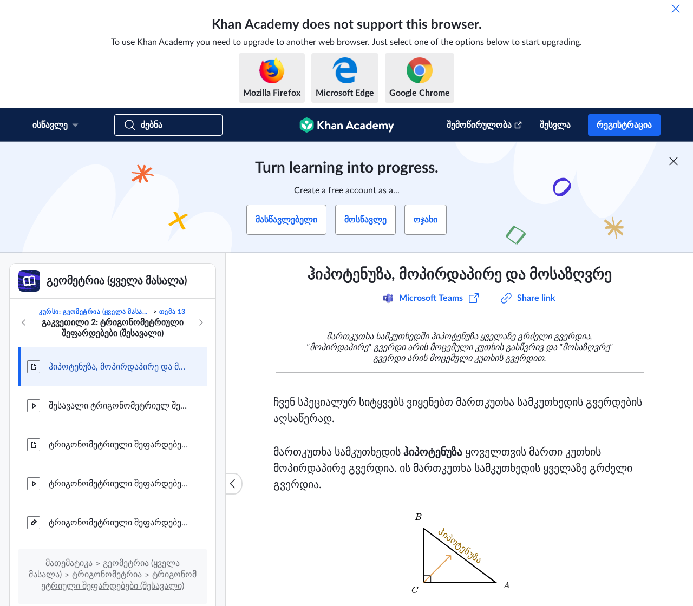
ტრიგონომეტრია (107, 574)
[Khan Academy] (346, 125)
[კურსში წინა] (23, 322)
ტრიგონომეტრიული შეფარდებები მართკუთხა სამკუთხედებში (119, 444)
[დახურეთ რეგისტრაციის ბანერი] (673, 161)
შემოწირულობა (479, 125)
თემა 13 (172, 311)
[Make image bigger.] (460, 555)
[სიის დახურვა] (234, 484)
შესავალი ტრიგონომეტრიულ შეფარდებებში (119, 405)
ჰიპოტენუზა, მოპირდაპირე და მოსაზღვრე (119, 367)
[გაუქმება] (675, 8)
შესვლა (555, 125)
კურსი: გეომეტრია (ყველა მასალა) (95, 311)
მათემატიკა (69, 563)
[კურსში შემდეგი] (200, 322)
